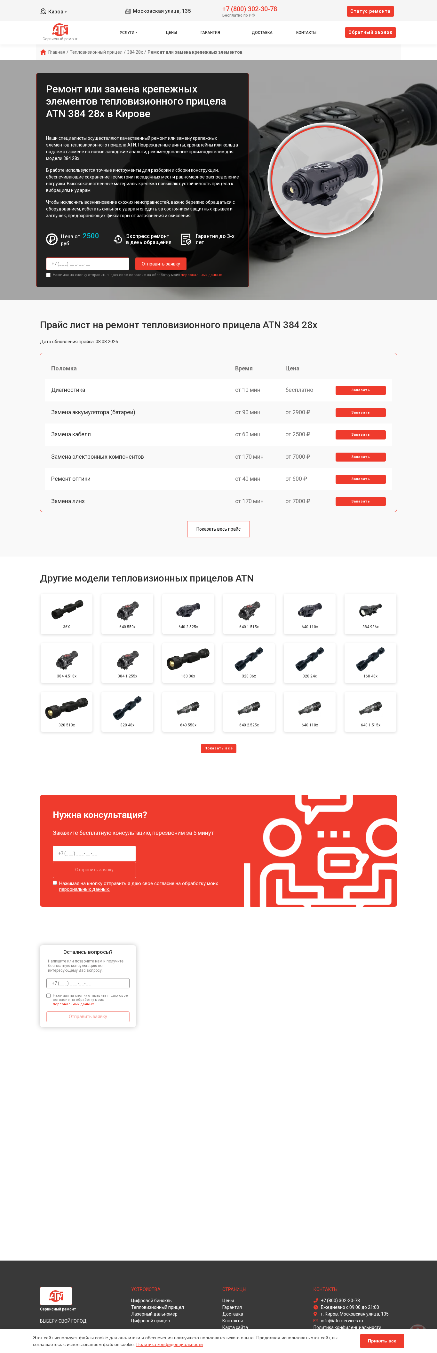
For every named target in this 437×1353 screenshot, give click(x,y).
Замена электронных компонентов (97, 456)
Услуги (127, 32)
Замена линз (68, 501)
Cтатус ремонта (370, 11)
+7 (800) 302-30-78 (249, 8)
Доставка (262, 32)
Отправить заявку (161, 263)
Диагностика (68, 389)
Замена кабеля (71, 434)
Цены (171, 32)
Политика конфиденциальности (169, 1344)
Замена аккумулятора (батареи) (93, 412)
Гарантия (210, 32)
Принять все (382, 1340)
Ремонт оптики (71, 478)
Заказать (360, 390)
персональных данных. (202, 275)
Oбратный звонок (370, 32)
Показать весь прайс (218, 529)
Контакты (306, 32)
